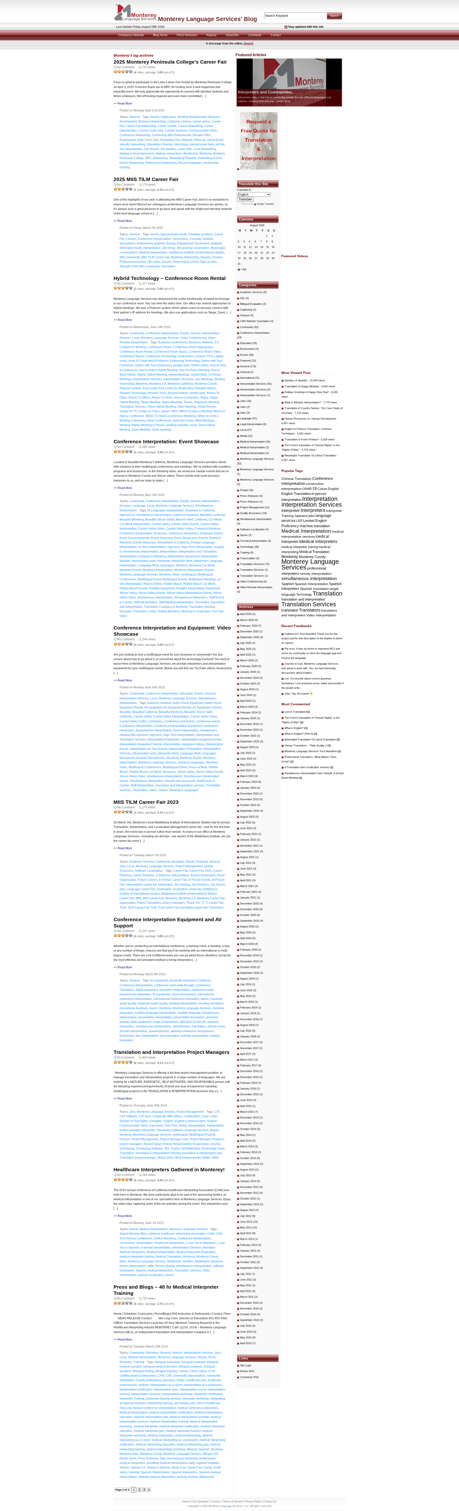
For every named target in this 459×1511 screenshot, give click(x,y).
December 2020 (249, 903)
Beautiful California (212, 515)
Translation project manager (138, 1157)
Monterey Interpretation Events (194, 570)
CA (217, 342)
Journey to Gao (293, 663)
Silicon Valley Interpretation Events (189, 593)
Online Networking (132, 162)
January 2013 (248, 1181)
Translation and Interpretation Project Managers (172, 1052)
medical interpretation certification (171, 1412)
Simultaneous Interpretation (256, 519)
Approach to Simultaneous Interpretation (146, 515)
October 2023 (248, 735)
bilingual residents (190, 1366)
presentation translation (189, 1017)
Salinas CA (138, 1467)
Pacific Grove (128, 1458)
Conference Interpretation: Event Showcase (166, 441)
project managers (173, 902)
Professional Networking (161, 162)
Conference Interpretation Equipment (178, 726)
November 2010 (249, 1308)
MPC (148, 158)
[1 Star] (115, 71)
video (152, 611)
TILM (123, 907)
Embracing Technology (185, 360)
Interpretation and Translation (198, 551)
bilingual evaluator (194, 1362)
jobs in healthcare (208, 1403)
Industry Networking (132, 144)
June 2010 (246, 1331)
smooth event (216, 1026)
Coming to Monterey (207, 528)
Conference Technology (160, 356)
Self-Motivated (190, 1148)
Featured (202, 861)
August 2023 (247, 747)
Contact (276, 35)
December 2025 (249, 631)
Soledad (134, 1472)
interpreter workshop (195, 1398)
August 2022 (247, 816)
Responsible (201, 1144)
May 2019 (245, 996)
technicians (127, 1035)
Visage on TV (128, 411)
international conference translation (176, 999)
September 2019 (249, 972)
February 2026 (248, 625)
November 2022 (249, 799)
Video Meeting (186, 406)
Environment (247, 348)
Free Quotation (200, 1501)
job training (181, 1403)
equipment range (202, 989)
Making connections (169, 153)
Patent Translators (149, 902)
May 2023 (245, 764)
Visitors (163, 790)
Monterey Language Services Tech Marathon (312, 751)
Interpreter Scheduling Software (162, 1130)
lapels (205, 999)
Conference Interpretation (154, 239)
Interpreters (201, 561)
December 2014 (249, 1117)
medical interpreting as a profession (175, 1440)
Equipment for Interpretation (154, 730)
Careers (131, 239)
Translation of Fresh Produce (301, 439)
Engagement (185, 243)
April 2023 (245, 770)
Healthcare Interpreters (169, 1243)
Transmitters (140, 790)
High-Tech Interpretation (197, 547)
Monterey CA (157, 383)
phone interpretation (133, 1266)
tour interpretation (147, 1035)
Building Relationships (192, 117)
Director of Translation (134, 1121)
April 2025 (245, 654)
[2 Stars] (119, 71)
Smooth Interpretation (134, 1031)
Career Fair (180, 870)
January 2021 (248, 897)
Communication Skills (203, 130)
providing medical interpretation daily (171, 1463)
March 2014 (247, 1146)
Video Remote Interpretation (256, 587)
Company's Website (131, 35)
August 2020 (247, 926)
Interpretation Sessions (178, 379)
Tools (221, 1148)
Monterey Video (169, 574)
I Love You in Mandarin (201, 1243)
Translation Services (133, 406)
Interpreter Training (132, 1398)
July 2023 (245, 752)
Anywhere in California (200, 510)
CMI (168, 1375)
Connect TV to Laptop (209, 356)
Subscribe (232, 35)
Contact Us (270, 1501)
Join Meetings (204, 379)
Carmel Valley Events (185, 524)
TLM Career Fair (168, 907)
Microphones (156, 758)
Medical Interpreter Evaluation (195, 1252)
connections (180, 239)
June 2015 (246, 1100)
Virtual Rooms (206, 406)
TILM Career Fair (138, 907)
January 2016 (248, 1088)
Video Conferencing (193, 337)
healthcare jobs (196, 1380)
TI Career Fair (214, 902)
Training (138, 1362)
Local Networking (204, 149)
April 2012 (245, 1233)
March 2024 (247, 706)
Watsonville (206, 1476)
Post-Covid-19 (167, 388)
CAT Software (128, 1116)
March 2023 (247, 776)
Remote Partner (178, 393)
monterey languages (191, 762)
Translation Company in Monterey (166, 606)
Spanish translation (314, 589)
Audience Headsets (186, 515)
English (168, 1121)
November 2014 (249, 1123)
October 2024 (248, 683)
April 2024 (245, 700)
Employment (128, 140)
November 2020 (249, 909)
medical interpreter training (137, 1256)
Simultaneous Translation (189, 1026)
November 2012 (249, 1192)
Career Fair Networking (141, 126)
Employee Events (211, 533)
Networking (160, 158)
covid (123, 360)
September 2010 (249, 1320)
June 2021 (246, 868)
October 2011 (248, 1262)
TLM (153, 907)
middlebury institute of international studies (196, 252)
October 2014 (248, 1129)
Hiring (183, 1125)
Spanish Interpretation (155, 1472)
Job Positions (200, 884)
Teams (188, 402)
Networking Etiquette (182, 158)
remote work (197, 393)
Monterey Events (130, 570)
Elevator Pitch (202, 135)
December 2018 (249, 1019)
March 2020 (247, 943)
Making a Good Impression (137, 153)
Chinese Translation (296, 479)
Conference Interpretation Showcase (143, 533)
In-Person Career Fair (173, 879)
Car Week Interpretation (135, 524)
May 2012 (245, 1227)
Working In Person (153, 425)
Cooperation (192, 1116)
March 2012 (247, 1238)
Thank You (193, 902)
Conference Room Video (205, 351)
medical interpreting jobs (193, 1444)
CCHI (211, 1371)
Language (139, 505)
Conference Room (159, 347)
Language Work (148, 565)
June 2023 (246, 758)
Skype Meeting (150, 402)
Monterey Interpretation (158, 570)
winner (169, 1275)
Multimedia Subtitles (180, 1261)
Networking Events (210, 158)
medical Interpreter (146, 1426)
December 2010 (249, 1302)
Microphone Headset (133, 758)
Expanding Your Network (176, 140)
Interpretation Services (147, 379)
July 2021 (245, 862)
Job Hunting (182, 884)
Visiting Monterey (169, 611)
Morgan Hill (210, 1454)
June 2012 (246, 1221)
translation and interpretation (303, 599)
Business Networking (152, 121)
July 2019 (245, 984)
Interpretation (152, 248)
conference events (208, 721)
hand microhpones (184, 994)
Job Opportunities (131, 149)
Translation (168, 266)
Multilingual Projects (202, 1134)
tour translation (170, 1035)
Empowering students (151, 243)
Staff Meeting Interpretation (176, 602)
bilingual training (166, 1371)
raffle (150, 1266)
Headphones (208, 730)
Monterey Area (129, 1454)
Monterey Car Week (202, 565)
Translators (140, 611)
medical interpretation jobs (151, 1417)
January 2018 (248, 1036)
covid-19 (133, 360)
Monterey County (206, 383)
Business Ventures (201, 342)
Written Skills (210, 1157)
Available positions (200, 234)
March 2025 (247, 660)
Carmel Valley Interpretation (171, 716)
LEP (299, 521)
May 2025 (245, 648)
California (201, 519)
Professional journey (133, 261)
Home (185, 1501)
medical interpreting (188, 1435)
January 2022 (248, 839)
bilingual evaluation (167, 1362)
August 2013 (247, 1169)
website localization (151, 1275)
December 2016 (249, 1071)
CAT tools (145, 1116)
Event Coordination (203, 875)
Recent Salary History (158, 1144)
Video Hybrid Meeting (162, 406)
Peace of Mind (152, 584)
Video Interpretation (321, 615)
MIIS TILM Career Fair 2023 (146, 802)
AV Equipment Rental (177, 707)
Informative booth (131, 248)
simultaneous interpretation (155, 597)
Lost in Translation (297, 711)
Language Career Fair (140, 889)
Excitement (202, 243)
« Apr (244, 269)
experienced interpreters (135, 994)
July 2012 (245, 1216)
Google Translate (265, 204)
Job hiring (168, 248)
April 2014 (245, 1140)
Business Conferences (173, 342)
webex (165, 411)
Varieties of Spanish (295, 380)
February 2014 (248, 1152)
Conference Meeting (133, 347)
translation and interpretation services (180, 785)
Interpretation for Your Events (148, 748)
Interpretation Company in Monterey (143, 556)
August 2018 (247, 1025)
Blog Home (160, 35)
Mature (214, 1130)
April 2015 (245, 1106)
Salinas (124, 1467)
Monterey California (180, 383)
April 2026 (245, 614)
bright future (168, 117)
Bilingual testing (143, 1371)
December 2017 (249, 1042)
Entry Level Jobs (148, 140)
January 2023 (248, 787)
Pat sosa (289, 648)
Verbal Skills (165, 1157)
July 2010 (245, 1325)
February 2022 (248, 833)
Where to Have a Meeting (195, 411)
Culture (322, 489)
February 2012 (248, 1244)
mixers (153, 1008)
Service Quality (165, 1266)
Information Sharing (159, 144)
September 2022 (249, 810)
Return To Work (162, 397)
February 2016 (248, 1082)
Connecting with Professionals (171, 135)
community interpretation (189, 1375)
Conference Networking (135, 135)
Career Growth (167, 126)
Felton (181, 1380)
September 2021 (249, 851)
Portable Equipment (162, 588)
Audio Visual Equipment (188, 703)
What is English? (296, 728)
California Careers (179, 121)
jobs (122, 889)
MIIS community (130, 257)
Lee (286, 678)
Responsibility (182, 1144)
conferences (186, 356)
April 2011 (245, 1291)
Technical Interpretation (253, 540)
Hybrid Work (199, 374)
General (134, 117)
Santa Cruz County (199, 1467)
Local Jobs (185, 149)
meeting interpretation (183, 1003)
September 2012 (249, 1204)
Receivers (169, 771)
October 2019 (248, 967)
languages (167, 565)
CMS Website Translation (254, 321)
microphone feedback (134, 1008)
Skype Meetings (172, 402)
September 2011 (249, 1267)
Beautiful (125, 712)
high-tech (174, 547)
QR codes (154, 261)
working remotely (177, 425)
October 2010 (248, 1314)
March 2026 (247, 620)
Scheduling (127, 1148)
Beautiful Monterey (132, 519)
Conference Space (132, 356)
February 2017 (248, 1065)
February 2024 (248, 712)
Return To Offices (139, 397)
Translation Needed (202, 606)
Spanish (287, 584)
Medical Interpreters (161, 1435)
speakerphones (159, 1031)
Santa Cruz (178, 1467)
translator (125, 611)
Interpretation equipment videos (184, 744)
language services (196, 1130)
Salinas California (158, 1467)
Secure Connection (186, 397)
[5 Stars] (131, 71)
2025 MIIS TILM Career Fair (146, 179)
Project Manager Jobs (174, 1139)
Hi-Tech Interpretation (152, 547)
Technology (208, 1148)
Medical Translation (168, 1256)
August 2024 (247, 689)
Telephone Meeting (206, 402)
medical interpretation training (169, 1421)
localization (201, 248)
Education (186, 693)
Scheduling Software (149, 1148)
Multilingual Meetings (202, 579)
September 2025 (249, 637)
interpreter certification (208, 1394)
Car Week (215, 519)
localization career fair (187, 889)
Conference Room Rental (136, 351)
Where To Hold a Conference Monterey (171, 416)
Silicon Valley (128, 593)
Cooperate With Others (167, 1116)
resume (167, 261)
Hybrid (141, 374)
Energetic (156, 1121)
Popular (211, 35)
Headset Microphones (134, 735)
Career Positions (143, 875)
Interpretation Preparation (185, 748)
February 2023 (248, 781)
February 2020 (248, 949)
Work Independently (188, 1157)
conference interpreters (184, 533)
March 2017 (247, 1059)
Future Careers (147, 879)
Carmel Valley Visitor (179, 528)
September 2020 (249, 920)
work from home (183, 420)
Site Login (245, 1365)
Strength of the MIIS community (139, 266)
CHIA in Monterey (164, 1238)
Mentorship (190, 153)
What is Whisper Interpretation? (302, 402)
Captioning (246, 309)
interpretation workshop (177, 1394)
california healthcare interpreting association (177, 1233)
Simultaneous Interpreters (191, 597)
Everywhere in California (174, 542)
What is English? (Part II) (300, 733)
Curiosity (195, 239)
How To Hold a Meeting (194, 370)
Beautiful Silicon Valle (198, 712)
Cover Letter (209, 1116)
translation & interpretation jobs (202, 1153)
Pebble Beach (173, 584)
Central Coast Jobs (150, 130)
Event (123, 538)
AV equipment (153, 707)
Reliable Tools (157, 393)
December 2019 (249, 955)
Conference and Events (179, 721)
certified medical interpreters (138, 1375)
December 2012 (249, 1187)
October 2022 (248, 805)
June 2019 (246, 990)
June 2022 (246, 828)
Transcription (247, 558)
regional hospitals (207, 1463)
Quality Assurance (250, 513)
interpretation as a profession (203, 1385)
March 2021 (247, 886)
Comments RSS (249, 1377)
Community (136, 333)
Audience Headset (159, 703)
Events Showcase (144, 542)
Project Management (188, 866)
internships (181, 144)
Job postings (184, 248)
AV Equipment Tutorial (206, 707)
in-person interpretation (156, 1247)
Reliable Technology (133, 393)
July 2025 (245, 642)
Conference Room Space (170, 351)
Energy (170, 243)
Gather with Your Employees (153, 365)
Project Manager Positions (207, 1139)
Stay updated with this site (306, 26)
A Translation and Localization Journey (308, 767)
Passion (206, 257)
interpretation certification (136, 1389)
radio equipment (140, 1022)
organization (128, 902)
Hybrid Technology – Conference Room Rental (170, 278)
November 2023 (249, 729)
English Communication (190, 1121)
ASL (242, 298)
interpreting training (160, 1403)
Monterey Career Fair (210, 898)
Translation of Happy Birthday (301, 386)
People (202, 1357)
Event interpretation (186, 730)
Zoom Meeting (140, 429)
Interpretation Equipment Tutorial (141, 744)
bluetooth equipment (183, 980)
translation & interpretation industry (158, 1153)
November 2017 (249, 1048)
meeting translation (211, 1003)
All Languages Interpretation (165, 510)
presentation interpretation (155, 1017)
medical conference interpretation (154, 1408)
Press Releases (187, 35)
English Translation (296, 494)
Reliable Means (205, 388)
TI (203, 902)
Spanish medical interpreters (154, 1270)
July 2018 (245, 1030)
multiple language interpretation (155, 1012)
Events (184, 333)
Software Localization (149, 870)
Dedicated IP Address (155, 360)
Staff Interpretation (145, 602)
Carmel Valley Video (151, 528)
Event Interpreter (139, 538)
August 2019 (247, 978)
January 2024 (248, 718)
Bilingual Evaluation (251, 303)
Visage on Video (149, 411)
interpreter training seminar (163, 1398)
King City (125, 1408)
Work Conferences (159, 420)
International (247, 377)
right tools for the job (193, 1022)
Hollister (143, 1385)
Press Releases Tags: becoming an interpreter (168, 1458)
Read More (125, 103)
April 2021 (245, 880)
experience (156, 1125)
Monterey (205, 153)
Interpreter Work (182, 561)
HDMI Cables (199, 365)
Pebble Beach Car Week (199, 584)
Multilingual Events (174, 579)
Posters (217, 257)
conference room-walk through (174, 985)
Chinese (245, 315)
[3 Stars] (123, 71)
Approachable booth (173, 234)
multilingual (188, 574)
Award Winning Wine (133, 1233)
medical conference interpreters (198, 1408)
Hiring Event (215, 140)
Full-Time (171, 1125)
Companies (155, 721)
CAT (216, 1111)
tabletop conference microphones (192, 1031)
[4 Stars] (127, 71)
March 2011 (247, 1296)
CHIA (210, 1233)
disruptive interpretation (174, 989)
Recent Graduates (190, 162)
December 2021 (249, 845)
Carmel (183, 1371)
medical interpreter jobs (149, 1431)
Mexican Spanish (198, 1449)
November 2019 (249, 961)
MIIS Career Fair (153, 898)
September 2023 (249, 741)
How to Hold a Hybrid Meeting (158, 370)
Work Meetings (204, 420)
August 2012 (247, 1210)
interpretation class (166, 1389)
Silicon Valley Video (132, 776)
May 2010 (245, 1337)
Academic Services (141, 861)
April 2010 (245, 1343)
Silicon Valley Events (151, 593)
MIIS (138, 898)
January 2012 (248, 1250)
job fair (220, 144)
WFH (174, 411)
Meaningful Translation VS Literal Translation (310, 455)
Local (135, 337)
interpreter (163, 561)
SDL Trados (172, 1148)
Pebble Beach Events (134, 588)
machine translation (315, 526)
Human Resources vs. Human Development (310, 418)
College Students (176, 130)
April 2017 (245, 1053)
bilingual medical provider (160, 1366)
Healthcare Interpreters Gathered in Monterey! (169, 1169)
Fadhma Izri (291, 633)
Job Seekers (168, 149)
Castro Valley (197, 1371)
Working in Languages (196, 611)
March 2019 (247, 1001)
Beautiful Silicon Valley (160, 519)
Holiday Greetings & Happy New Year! (306, 392)
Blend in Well (184, 519)
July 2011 (245, 1273)
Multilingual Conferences (145, 767)
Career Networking (190, 126)
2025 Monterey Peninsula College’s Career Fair (170, 62)
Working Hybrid (130, 425)
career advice (201, 121)
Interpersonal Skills (202, 144)
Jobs (123, 866)
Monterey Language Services (160, 337)
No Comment (125, 67)
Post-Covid (149, 388)
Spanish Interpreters (184, 1472)
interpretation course (193, 1389)
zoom (193, 425)
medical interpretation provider (189, 1417)
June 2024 (246, 695)
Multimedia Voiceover (209, 1261)
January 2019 (248, 1013)
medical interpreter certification (179, 1426)
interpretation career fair (141, 884)
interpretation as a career (166, 1385)
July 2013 (245, 1175)
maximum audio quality (152, 1003)
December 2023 (249, 724)
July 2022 (245, 822)
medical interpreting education (155, 1444)
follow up (200, 140)
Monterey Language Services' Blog (207, 19)
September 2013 (249, 1163)
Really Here (186, 388)
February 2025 (248, 666)
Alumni (154, 117)
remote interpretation (316, 573)
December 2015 (249, 1094)
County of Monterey (148, 1380)
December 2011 (249, 1256)
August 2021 (247, 857)
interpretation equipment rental (201, 739)
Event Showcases (185, 538)
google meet (181, 365)
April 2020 (245, 938)
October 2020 (248, 915)
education (168, 1380)
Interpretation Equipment (183, 556)
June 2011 (246, 1279)
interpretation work (143, 561)
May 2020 (245, 932)
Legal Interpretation (251, 424)
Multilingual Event (149, 579)
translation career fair (194, 907)
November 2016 (249, 1077)
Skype (204, 397)
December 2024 (249, 677)
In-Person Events (199, 879)
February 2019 (248, 1007)
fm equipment (161, 994)
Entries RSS (247, 1371)
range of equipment (165, 1022)
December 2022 (249, 793)
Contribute (255, 35)
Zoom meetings (162, 429)
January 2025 (248, 671)
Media (243, 435)
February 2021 (248, 891)
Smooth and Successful (180, 781)
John (287, 693)
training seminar (187, 1476)
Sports (244, 535)
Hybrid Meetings (179, 374)
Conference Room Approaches (193, 347)
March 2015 (247, 1111)
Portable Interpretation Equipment (198, 588)
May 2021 (245, 874)
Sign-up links (208, 261)
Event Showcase (162, 538)
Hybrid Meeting (157, 374)
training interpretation (195, 1035)
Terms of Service (233, 1501)
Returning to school (185, 261)
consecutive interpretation (136, 1243)
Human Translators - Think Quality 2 (307, 745)
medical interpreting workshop (166, 1449)
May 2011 (245, 1285)
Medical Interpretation (153, 252)
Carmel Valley (161, 524)
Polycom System (130, 388)
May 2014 (245, 1134)
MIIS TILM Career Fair (155, 257)
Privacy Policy (253, 1501)
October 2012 (248, 1198)
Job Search (151, 149)
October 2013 (248, 1158)
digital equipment (147, 989)
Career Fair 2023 (200, 870)
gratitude (216, 243)
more (248, 43)
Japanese (301, 516)
